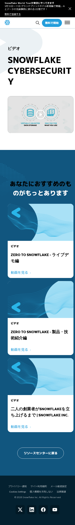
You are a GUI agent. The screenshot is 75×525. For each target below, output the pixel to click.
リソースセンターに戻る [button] (41, 453)
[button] (70, 9)
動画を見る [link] (19, 272)
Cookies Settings (17, 491)
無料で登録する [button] (13, 14)
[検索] (38, 23)
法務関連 (61, 491)
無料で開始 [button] (52, 23)
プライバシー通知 (17, 486)
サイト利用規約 (39, 486)
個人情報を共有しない (41, 491)
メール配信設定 (59, 486)
